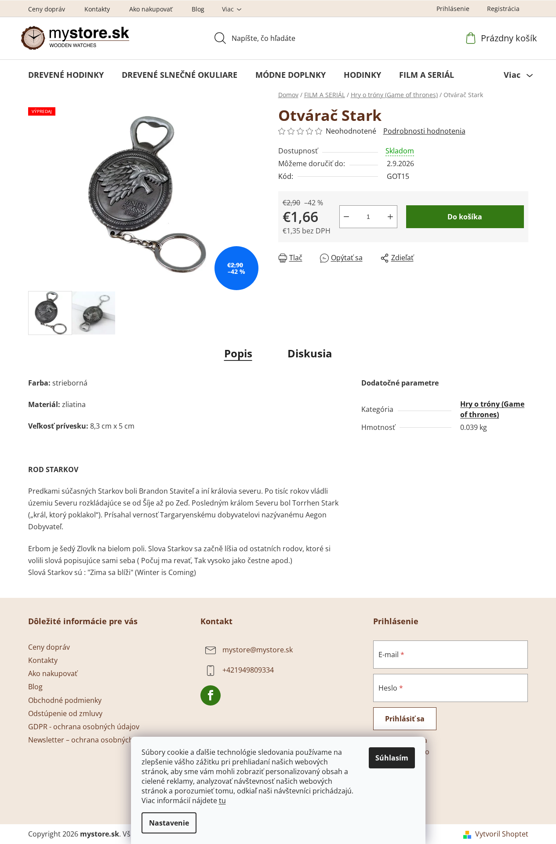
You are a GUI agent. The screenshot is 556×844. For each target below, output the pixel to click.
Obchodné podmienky (65, 700)
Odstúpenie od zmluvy (65, 713)
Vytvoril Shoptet (501, 834)
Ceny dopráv (46, 9)
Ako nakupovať (150, 9)
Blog (198, 9)
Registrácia (503, 8)
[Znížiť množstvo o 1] (346, 217)
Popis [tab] (238, 353)
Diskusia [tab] (309, 353)
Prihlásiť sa (405, 719)
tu (222, 800)
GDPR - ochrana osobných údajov (83, 726)
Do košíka (464, 217)
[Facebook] (210, 695)
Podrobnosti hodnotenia (424, 131)
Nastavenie (169, 823)
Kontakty (97, 9)
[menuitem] (66, 75)
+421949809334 (248, 670)
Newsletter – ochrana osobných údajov (92, 740)
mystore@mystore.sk (257, 650)
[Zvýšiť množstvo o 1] (390, 217)
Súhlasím (391, 758)
